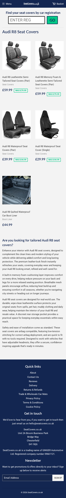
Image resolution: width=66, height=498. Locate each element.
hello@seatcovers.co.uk (41, 423)
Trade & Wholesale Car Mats (33, 394)
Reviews (33, 381)
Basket (60, 3)
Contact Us (33, 377)
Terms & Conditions (33, 402)
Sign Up (58, 478)
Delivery (33, 385)
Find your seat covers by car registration (33, 12)
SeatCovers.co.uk (35, 492)
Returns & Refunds (33, 389)
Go (52, 20)
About (33, 372)
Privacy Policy (33, 398)
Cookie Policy (33, 407)
